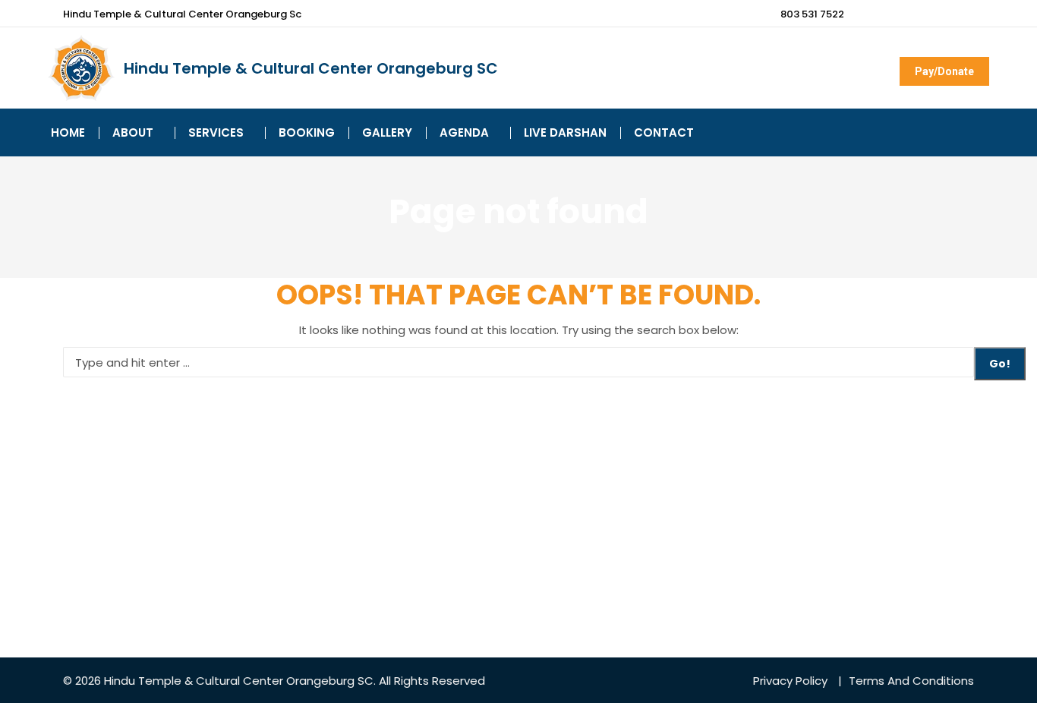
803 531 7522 (812, 14)
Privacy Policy (790, 681)
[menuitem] (68, 132)
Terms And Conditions (911, 681)
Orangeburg (320, 681)
